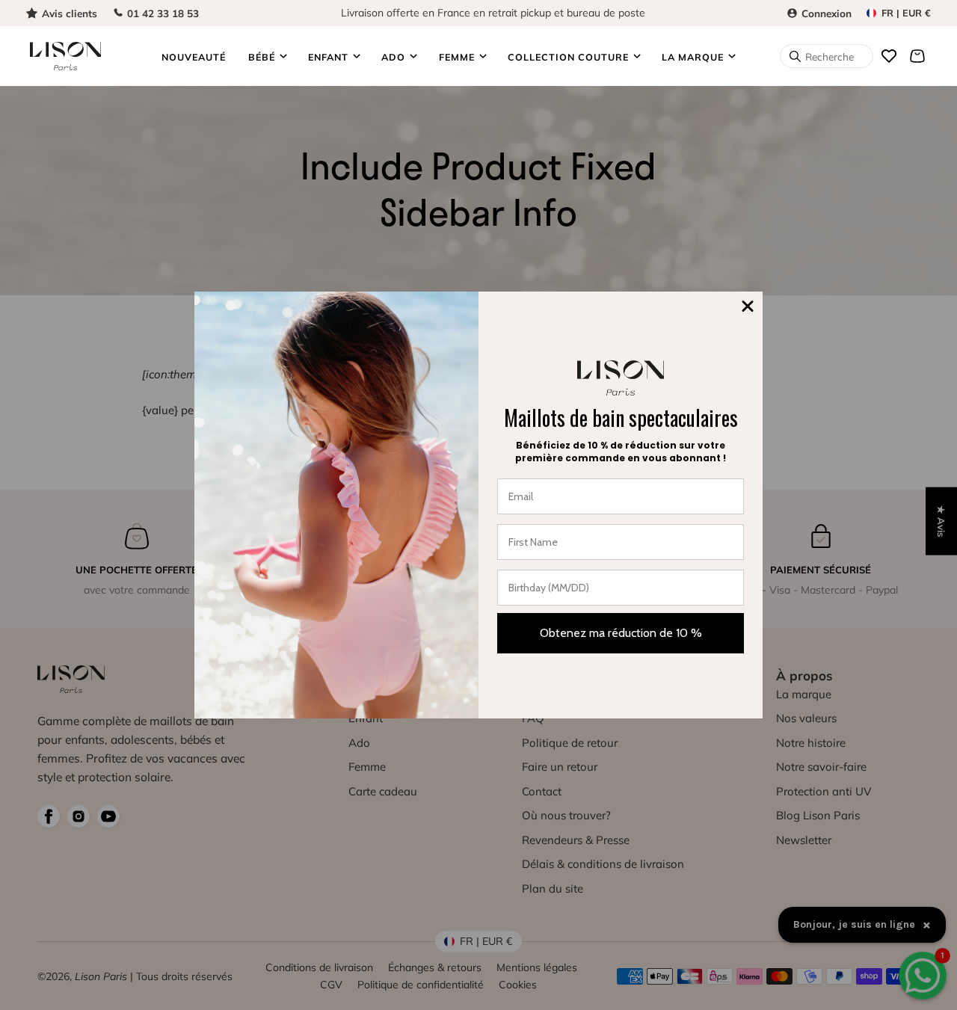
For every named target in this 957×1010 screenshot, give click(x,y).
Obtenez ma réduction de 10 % (621, 633)
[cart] (917, 56)
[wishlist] (888, 56)
